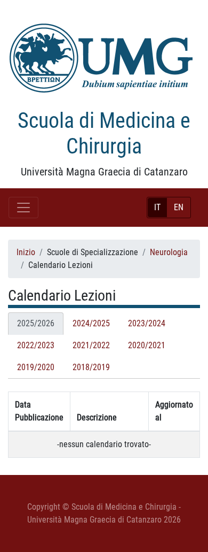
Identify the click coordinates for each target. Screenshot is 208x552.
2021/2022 (91, 345)
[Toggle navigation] (23, 207)
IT (157, 207)
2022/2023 (35, 345)
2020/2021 (146, 345)
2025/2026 (35, 323)
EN (178, 207)
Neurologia (169, 252)
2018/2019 (91, 367)
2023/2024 (146, 323)
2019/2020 (35, 367)
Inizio (26, 252)
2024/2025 (91, 323)
